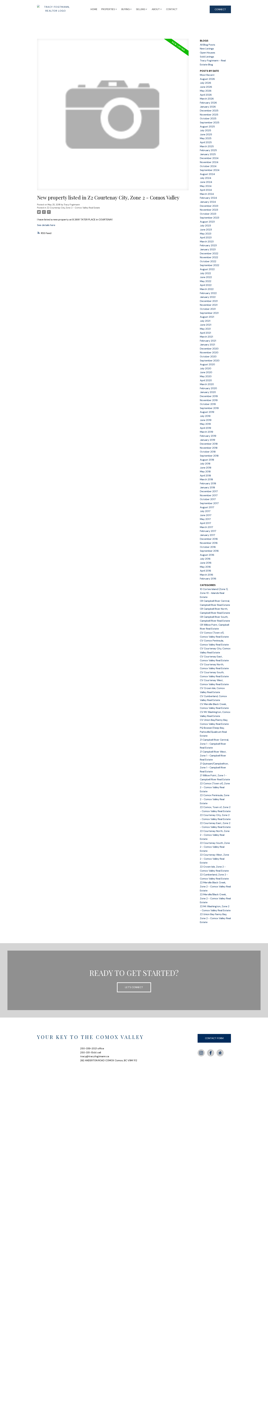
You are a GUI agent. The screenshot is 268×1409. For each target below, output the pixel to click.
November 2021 (208, 305)
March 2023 (207, 241)
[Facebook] (210, 1052)
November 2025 (209, 114)
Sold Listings (207, 56)
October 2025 (208, 118)
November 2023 (209, 209)
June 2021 (205, 324)
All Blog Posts (207, 44)
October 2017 (208, 499)
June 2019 (205, 420)
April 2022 (206, 285)
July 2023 (205, 225)
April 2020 (206, 380)
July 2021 (205, 320)
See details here (46, 225)
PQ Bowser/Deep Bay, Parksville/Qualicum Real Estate (213, 731)
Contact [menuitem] (171, 9)
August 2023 (207, 221)
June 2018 (205, 467)
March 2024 (207, 194)
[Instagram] (201, 1052)
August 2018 (207, 459)
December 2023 (209, 206)
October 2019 (208, 404)
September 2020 (209, 360)
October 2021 (208, 309)
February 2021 (208, 340)
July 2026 (205, 82)
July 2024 (205, 178)
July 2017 (205, 511)
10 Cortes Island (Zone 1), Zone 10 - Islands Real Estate (214, 593)
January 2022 (208, 297)
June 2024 (206, 182)
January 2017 (207, 535)
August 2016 (207, 555)
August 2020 (207, 364)
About (156, 9)
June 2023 (206, 229)
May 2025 (205, 138)
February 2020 (208, 388)
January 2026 (208, 106)
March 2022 (207, 289)
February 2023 (208, 245)
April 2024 (206, 190)
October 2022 (208, 261)
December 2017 (209, 491)
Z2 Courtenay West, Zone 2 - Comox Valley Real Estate (214, 858)
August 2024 (207, 174)
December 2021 (209, 301)
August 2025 (207, 126)
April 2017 (205, 523)
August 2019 (207, 412)
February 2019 (208, 435)
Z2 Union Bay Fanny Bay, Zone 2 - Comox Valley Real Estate (215, 918)
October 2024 (208, 166)
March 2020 (207, 384)
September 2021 (209, 313)
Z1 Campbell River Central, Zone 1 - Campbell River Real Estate (214, 743)
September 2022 (209, 265)
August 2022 (207, 269)
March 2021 (206, 336)
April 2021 (205, 332)
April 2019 (205, 428)
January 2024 (208, 201)
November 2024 (209, 162)
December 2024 (209, 158)
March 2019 (206, 431)
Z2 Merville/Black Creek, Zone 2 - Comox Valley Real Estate (215, 898)
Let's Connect (134, 987)
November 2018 (208, 447)
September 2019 (209, 408)
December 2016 (209, 539)
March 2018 (206, 479)
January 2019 (207, 440)
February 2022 (208, 293)
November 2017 (209, 495)
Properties (108, 9)
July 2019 (205, 416)
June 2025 (206, 134)
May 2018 (205, 471)
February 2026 (208, 102)
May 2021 (205, 328)
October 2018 (208, 451)
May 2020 (206, 376)
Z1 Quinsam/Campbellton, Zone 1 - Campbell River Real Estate (214, 767)
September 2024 (209, 170)
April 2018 (205, 475)
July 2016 (205, 558)
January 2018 (207, 487)
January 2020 (208, 392)
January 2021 (207, 344)
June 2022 (206, 277)
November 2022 (209, 257)
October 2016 (208, 547)
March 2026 (207, 98)
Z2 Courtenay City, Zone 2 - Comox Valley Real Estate (73, 207)
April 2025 (206, 142)
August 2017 (207, 507)
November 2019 (209, 400)
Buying (125, 9)
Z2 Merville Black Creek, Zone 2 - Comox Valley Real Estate (215, 886)
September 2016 (209, 550)
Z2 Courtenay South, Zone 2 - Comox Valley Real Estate (215, 846)
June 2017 (205, 515)
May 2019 (205, 424)
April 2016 (205, 570)
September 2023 (209, 217)
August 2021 (207, 316)
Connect (220, 9)
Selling (140, 9)
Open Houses (207, 52)
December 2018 (209, 443)
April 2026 (206, 94)
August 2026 (207, 79)
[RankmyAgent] (220, 1052)
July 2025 (205, 130)
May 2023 (205, 233)
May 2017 (205, 519)
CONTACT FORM (214, 1038)
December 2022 (209, 253)
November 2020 (209, 352)
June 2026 (206, 86)
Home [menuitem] (94, 9)
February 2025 (208, 150)
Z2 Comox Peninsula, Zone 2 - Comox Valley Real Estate (214, 799)
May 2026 (205, 90)
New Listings (207, 48)
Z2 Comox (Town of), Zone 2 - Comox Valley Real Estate (215, 787)
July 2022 (205, 273)
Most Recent (207, 75)
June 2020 (206, 372)
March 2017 (206, 527)
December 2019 (209, 396)
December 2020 (209, 348)
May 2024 (206, 186)
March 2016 (206, 574)
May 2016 (205, 566)
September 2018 (209, 455)
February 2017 (208, 531)
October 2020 (208, 356)
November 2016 (209, 543)
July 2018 (205, 463)
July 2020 (205, 368)
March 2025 (207, 146)
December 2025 (209, 110)
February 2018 (208, 483)
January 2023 (208, 249)
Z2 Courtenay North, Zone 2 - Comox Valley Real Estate (215, 835)
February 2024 (208, 197)
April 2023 (206, 237)
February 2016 (208, 578)
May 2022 (205, 281)
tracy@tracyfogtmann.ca (94, 1056)
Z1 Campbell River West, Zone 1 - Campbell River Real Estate (213, 755)
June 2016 (205, 562)
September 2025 (209, 122)
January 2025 (208, 154)
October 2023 (208, 213)
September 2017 (209, 503)
